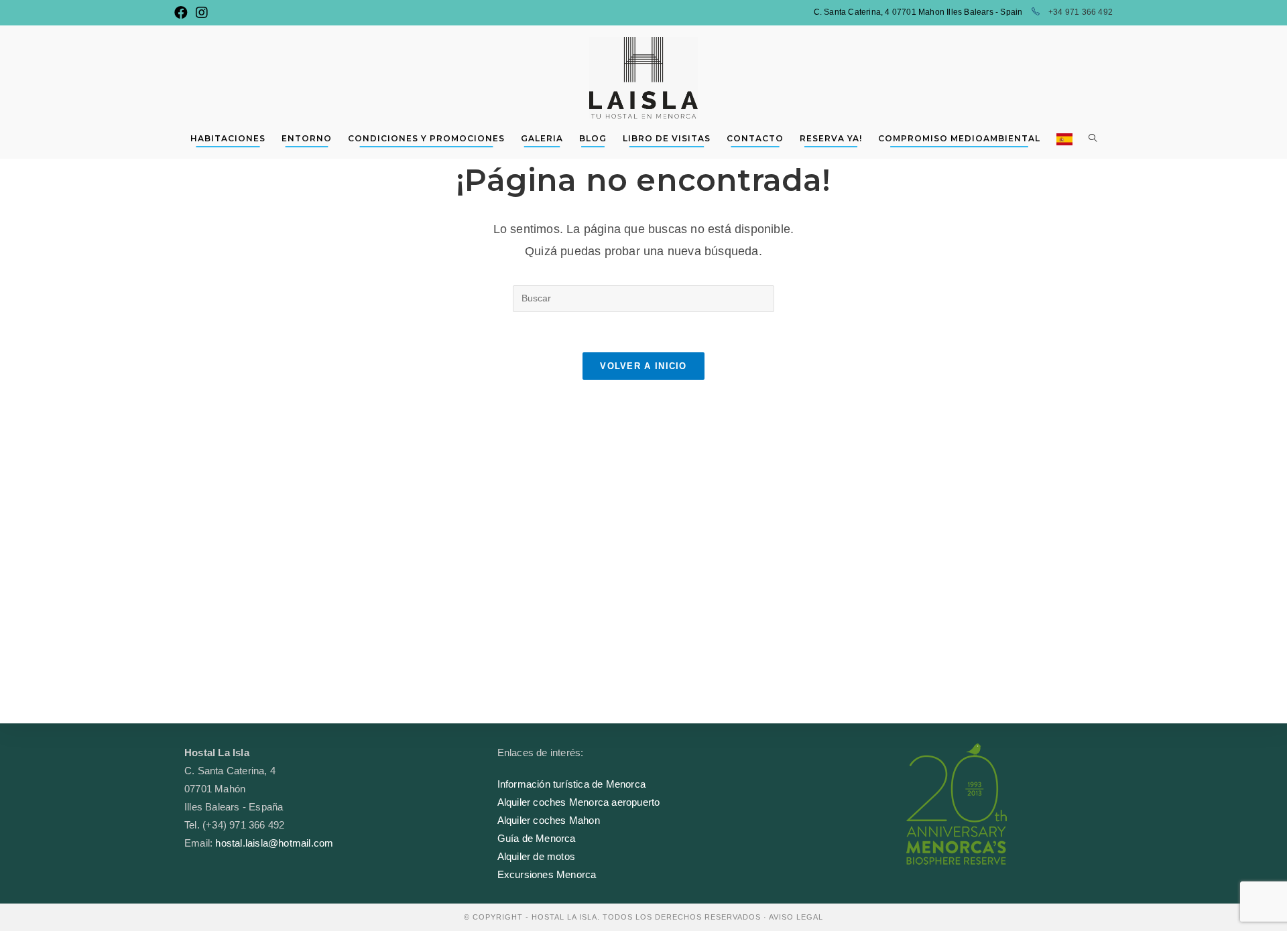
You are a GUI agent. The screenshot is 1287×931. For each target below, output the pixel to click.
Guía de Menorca (536, 838)
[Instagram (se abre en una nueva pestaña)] (202, 12)
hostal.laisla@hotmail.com (274, 843)
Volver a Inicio (643, 366)
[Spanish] (1064, 139)
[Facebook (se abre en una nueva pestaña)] (183, 12)
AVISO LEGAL (796, 917)
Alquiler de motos (536, 856)
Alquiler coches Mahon (548, 820)
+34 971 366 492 (1079, 12)
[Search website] (1093, 139)
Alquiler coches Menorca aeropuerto (578, 802)
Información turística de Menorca (571, 784)
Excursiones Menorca (547, 874)
